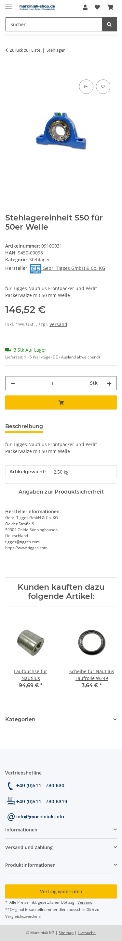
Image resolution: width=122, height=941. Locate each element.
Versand (58, 324)
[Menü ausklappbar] (8, 4)
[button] (85, 7)
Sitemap (66, 932)
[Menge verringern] (13, 383)
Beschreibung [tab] (24, 426)
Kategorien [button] (20, 719)
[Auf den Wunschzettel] (103, 86)
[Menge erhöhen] (109, 383)
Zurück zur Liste (25, 50)
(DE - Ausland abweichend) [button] (75, 357)
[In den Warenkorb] (10, 70)
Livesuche (87, 932)
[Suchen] (109, 24)
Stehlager (39, 259)
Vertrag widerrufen (61, 891)
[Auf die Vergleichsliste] (86, 86)
